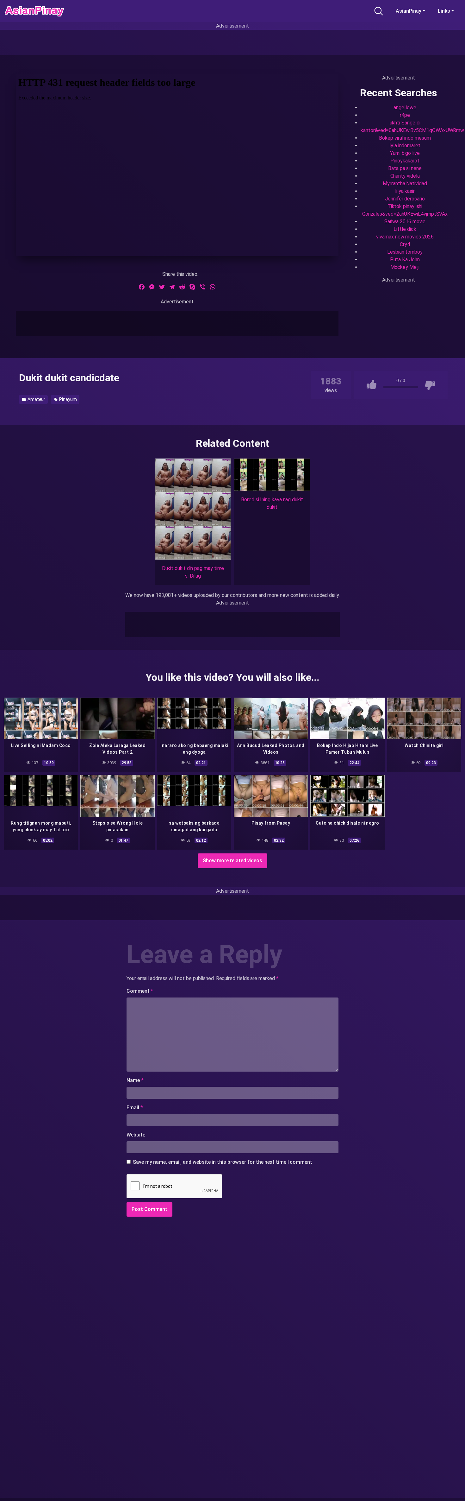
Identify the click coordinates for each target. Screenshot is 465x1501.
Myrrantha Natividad (405, 183)
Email (135, 1108)
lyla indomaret (404, 145)
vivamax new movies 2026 (404, 237)
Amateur (36, 399)
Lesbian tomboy (405, 252)
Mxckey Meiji (404, 267)
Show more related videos (232, 861)
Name (135, 1080)
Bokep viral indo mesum (405, 138)
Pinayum (67, 399)
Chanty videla (405, 176)
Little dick (405, 229)
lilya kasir (405, 191)
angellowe (405, 107)
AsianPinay (408, 11)
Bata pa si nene (405, 168)
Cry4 (405, 244)
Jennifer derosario (405, 199)
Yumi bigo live (405, 153)
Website (136, 1135)
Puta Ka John (404, 259)
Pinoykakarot (404, 161)
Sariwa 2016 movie (405, 221)
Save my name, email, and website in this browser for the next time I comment (222, 1162)
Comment (140, 991)
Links (444, 11)
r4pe (405, 115)
